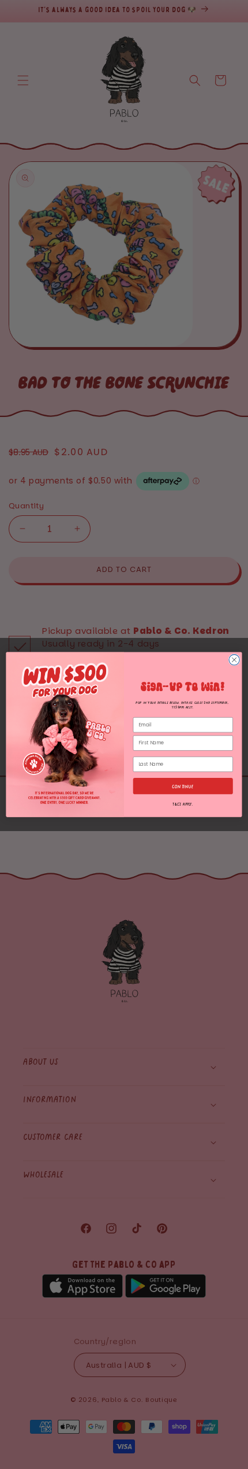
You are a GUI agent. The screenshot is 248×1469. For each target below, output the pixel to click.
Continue (183, 786)
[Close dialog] (234, 659)
